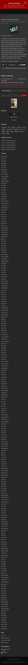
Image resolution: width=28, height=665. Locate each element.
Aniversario (4, 127)
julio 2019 (3, 345)
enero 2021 (3, 305)
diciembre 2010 (4, 575)
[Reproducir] (3, 65)
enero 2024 (3, 225)
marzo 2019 (3, 354)
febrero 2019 (4, 357)
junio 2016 (3, 428)
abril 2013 (3, 513)
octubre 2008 (4, 628)
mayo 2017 (3, 403)
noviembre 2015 (4, 444)
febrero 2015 (4, 464)
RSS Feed (14, 120)
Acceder (3, 635)
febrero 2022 (4, 276)
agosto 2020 (4, 316)
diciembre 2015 (4, 441)
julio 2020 (3, 319)
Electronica (19, 127)
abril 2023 (3, 245)
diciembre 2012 (4, 521)
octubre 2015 (4, 446)
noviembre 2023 (4, 230)
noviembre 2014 (4, 470)
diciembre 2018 (4, 361)
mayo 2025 (3, 190)
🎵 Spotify (3, 651)
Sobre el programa (6, 90)
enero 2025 (3, 198)
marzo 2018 (3, 381)
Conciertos (13, 127)
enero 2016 (3, 439)
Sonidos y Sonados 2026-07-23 (8, 149)
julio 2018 (3, 372)
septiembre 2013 (5, 501)
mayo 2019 (3, 350)
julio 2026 (3, 158)
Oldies (7, 131)
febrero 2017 (4, 410)
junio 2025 (3, 187)
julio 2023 (3, 239)
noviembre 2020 (4, 310)
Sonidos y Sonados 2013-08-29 (10, 19)
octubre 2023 (4, 232)
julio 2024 (3, 212)
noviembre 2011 (4, 550)
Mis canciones (16, 129)
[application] (14, 64)
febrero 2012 (4, 544)
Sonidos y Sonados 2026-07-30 (8, 147)
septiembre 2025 (5, 181)
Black (9, 127)
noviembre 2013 (4, 497)
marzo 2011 (3, 568)
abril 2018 (3, 379)
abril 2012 (3, 539)
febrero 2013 (4, 517)
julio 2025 (3, 185)
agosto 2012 (4, 530)
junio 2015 (3, 455)
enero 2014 (3, 493)
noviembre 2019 (4, 337)
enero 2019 (3, 359)
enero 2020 (3, 332)
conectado (15, 78)
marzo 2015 (3, 461)
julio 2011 (3, 559)
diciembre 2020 (4, 308)
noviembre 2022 (4, 256)
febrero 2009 (4, 624)
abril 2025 (3, 192)
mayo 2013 (3, 510)
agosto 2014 (4, 477)
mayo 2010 (3, 591)
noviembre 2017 (4, 390)
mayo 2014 (3, 484)
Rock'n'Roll (17, 131)
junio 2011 (3, 562)
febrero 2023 (4, 250)
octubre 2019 (4, 339)
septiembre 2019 (5, 341)
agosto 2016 (4, 423)
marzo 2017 (3, 408)
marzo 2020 (3, 328)
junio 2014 (3, 481)
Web (8, 133)
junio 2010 (3, 588)
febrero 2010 (4, 597)
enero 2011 (3, 573)
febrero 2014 (4, 490)
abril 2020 (3, 325)
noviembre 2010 (4, 577)
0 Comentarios (9, 21)
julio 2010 (3, 586)
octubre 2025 (4, 178)
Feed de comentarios (6, 640)
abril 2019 (3, 352)
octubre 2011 (4, 553)
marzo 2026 (3, 167)
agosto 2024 (4, 210)
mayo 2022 (3, 270)
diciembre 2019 (4, 334)
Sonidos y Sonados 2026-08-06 (8, 145)
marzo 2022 (3, 274)
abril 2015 (3, 459)
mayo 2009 (3, 617)
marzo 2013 (3, 515)
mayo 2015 (3, 457)
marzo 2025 (3, 194)
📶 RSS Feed (4, 652)
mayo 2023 (3, 243)
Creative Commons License (14, 659)
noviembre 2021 (4, 283)
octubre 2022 (4, 259)
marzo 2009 (3, 622)
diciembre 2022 (4, 254)
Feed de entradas (5, 638)
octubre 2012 (4, 526)
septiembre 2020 (5, 314)
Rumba (21, 131)
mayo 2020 (3, 323)
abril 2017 (3, 406)
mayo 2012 (3, 537)
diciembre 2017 (4, 388)
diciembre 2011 (4, 548)
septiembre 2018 (5, 368)
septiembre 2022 (5, 261)
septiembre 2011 (5, 555)
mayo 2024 (3, 216)
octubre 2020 (4, 312)
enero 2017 (3, 412)
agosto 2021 (4, 290)
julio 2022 (3, 265)
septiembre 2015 (5, 448)
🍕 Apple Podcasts (5, 649)
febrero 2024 (4, 223)
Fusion (24, 127)
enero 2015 (3, 466)
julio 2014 (3, 479)
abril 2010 (3, 593)
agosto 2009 (4, 611)
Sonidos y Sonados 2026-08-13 (8, 142)
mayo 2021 (3, 296)
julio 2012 (3, 533)
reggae (11, 131)
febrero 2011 (4, 570)
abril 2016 (3, 432)
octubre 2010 (4, 579)
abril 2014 (3, 486)
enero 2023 (3, 252)
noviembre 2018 (4, 363)
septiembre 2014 (5, 475)
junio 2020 (3, 321)
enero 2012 (3, 546)
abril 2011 (3, 566)
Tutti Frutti (4, 133)
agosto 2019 (4, 343)
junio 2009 (3, 615)
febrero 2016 (4, 437)
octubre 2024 (4, 205)
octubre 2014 (4, 472)
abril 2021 (3, 299)
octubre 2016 (4, 419)
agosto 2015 (4, 450)
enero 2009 (3, 626)
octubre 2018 (4, 366)
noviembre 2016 (4, 417)
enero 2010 (3, 599)
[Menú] (25, 2)
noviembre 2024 (4, 203)
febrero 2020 (4, 330)
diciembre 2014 (4, 468)
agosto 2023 (4, 236)
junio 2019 (3, 348)
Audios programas (22, 21)
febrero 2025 (4, 196)
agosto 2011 (4, 557)
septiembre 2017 (5, 394)
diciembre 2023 (4, 227)
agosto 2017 (4, 397)
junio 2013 (3, 508)
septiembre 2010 (5, 582)
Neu (21, 129)
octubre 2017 (4, 392)
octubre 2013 (4, 499)
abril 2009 (3, 619)
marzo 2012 (3, 542)
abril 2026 (3, 165)
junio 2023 (3, 241)
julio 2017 (3, 399)
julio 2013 (3, 506)
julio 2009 (3, 613)
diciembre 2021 (4, 281)
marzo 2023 (3, 247)
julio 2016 (3, 426)
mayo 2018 (3, 377)
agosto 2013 (4, 504)
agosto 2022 (4, 263)
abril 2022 (3, 272)
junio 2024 (3, 214)
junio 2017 (3, 401)
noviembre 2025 (4, 176)
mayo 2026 (3, 163)
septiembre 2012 (5, 528)
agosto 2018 (4, 370)
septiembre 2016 (5, 421)
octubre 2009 (4, 606)
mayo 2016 (3, 430)
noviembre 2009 (4, 604)
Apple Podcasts (14, 117)
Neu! (7, 23)
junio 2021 (3, 294)
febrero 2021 (4, 303)
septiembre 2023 (5, 234)
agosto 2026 (4, 156)
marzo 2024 (3, 221)
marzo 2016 (3, 435)
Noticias (3, 131)
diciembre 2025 (4, 174)
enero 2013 (3, 519)
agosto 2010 (4, 584)
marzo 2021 (3, 301)
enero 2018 (3, 386)
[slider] (24, 64)
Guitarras (3, 129)
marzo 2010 (3, 595)
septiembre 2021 (5, 288)
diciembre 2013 (4, 495)
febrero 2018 (4, 383)
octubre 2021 (4, 285)
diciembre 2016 (4, 415)
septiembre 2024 (5, 207)
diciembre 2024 (4, 201)
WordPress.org (4, 642)
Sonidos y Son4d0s (14, 3)
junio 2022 (3, 267)
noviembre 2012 (4, 524)
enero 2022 (3, 279)
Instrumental (9, 129)
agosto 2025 (4, 183)
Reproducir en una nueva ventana (13, 68)
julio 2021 (3, 292)
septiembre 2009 (5, 608)
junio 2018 (3, 374)
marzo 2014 (3, 488)
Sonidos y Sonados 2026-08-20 (8, 140)
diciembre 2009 (4, 602)
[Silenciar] (20, 65)
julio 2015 (3, 452)
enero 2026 (3, 172)
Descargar (23, 68)
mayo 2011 (3, 564)
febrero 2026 (4, 169)
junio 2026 (3, 161)
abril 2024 (3, 218)
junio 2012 (3, 535)
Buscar (24, 95)
